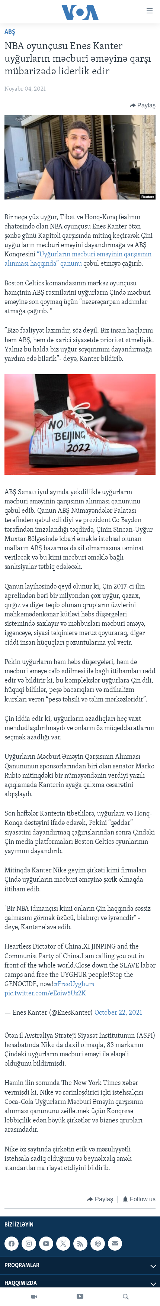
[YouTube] (80, 1296)
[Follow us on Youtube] (46, 1244)
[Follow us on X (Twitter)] (63, 1244)
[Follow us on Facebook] (11, 1244)
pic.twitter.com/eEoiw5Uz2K (45, 994)
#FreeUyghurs (74, 984)
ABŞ (9, 32)
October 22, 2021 (118, 1013)
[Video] (34, 1296)
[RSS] (80, 1244)
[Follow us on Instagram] (29, 1244)
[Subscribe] (115, 1244)
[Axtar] (126, 1296)
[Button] (143, 105)
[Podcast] (97, 1244)
